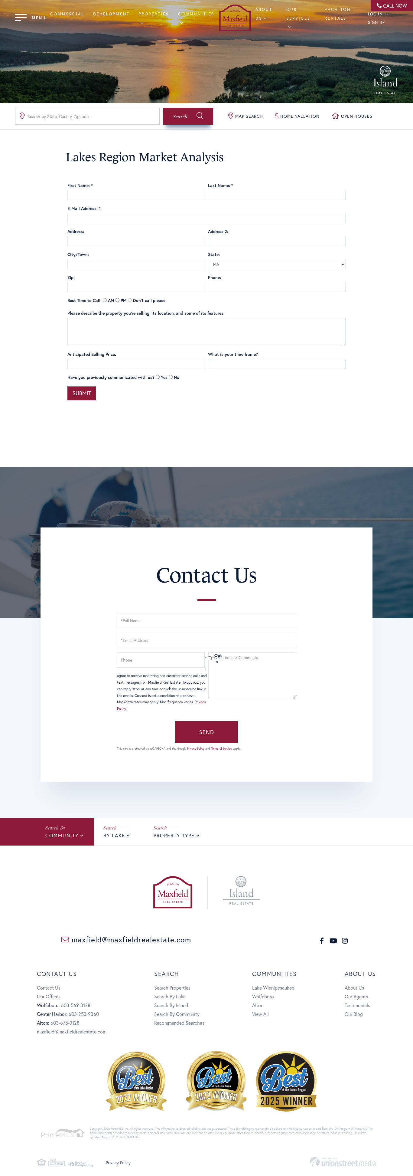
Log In (375, 14)
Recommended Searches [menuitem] (179, 1023)
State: (214, 254)
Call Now (395, 5)
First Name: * (80, 185)
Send (206, 732)
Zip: (71, 277)
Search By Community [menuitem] (177, 1014)
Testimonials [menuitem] (357, 1005)
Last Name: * (220, 185)
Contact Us (48, 987)
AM (111, 300)
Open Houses (356, 116)
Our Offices (48, 996)
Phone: (214, 277)
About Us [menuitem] (354, 987)
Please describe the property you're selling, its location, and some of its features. (146, 313)
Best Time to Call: (84, 300)
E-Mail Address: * (84, 208)
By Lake (114, 835)
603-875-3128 (65, 1023)
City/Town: (78, 254)
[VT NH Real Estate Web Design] (343, 1162)
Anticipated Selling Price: (91, 354)
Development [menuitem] (111, 14)
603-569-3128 (75, 1005)
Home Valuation (299, 116)
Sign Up (376, 22)
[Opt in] (206, 658)
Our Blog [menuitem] (354, 1014)
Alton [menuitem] (257, 1005)
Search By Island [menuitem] (171, 1005)
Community (62, 835)
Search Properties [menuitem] (172, 987)
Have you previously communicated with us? (110, 377)
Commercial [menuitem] (67, 14)
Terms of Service (221, 749)
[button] (188, 116)
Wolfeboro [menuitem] (263, 996)
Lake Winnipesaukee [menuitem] (273, 987)
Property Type (174, 835)
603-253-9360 (84, 1014)
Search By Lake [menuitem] (170, 996)
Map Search (249, 116)
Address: (75, 231)
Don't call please (149, 300)
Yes (164, 377)
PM (124, 300)
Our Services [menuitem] (298, 14)
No (176, 377)
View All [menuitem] (260, 1014)
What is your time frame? (233, 354)
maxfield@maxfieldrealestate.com (130, 939)
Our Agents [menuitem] (356, 996)
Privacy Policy (195, 749)
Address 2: (218, 231)
